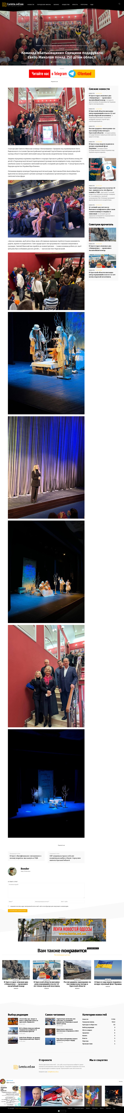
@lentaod (10, 1080)
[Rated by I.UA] (62, 1111)
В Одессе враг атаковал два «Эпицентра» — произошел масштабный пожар (100, 98)
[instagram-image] (10, 1096)
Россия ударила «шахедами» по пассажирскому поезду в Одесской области (102, 131)
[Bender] (51, 62)
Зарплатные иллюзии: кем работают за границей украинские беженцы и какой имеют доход (67, 1021)
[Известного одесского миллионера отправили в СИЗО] (50, 1031)
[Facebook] (107, 3)
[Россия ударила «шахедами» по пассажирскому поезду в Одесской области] (77, 970)
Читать (121, 1081)
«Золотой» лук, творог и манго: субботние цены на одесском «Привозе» (28, 1020)
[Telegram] (112, 3)
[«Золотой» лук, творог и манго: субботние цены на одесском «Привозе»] (13, 1021)
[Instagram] (109, 3)
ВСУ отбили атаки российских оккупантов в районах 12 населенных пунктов (29, 1029)
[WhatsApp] (76, 81)
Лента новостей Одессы (21, 1108)
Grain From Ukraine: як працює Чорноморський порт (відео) (29, 1038)
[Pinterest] (71, 81)
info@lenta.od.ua (53, 1072)
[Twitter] (115, 3)
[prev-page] (59, 993)
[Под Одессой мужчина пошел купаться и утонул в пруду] (50, 1041)
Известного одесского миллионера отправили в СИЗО (68, 1030)
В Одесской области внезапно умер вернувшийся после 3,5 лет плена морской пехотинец (102, 113)
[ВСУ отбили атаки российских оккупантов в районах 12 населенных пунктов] (13, 1030)
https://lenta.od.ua (25, 871)
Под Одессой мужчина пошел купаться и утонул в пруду (67, 1039)
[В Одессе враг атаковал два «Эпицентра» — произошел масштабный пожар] (102, 234)
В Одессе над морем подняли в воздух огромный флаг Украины (101, 146)
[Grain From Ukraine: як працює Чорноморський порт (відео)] (13, 1040)
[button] (119, 3)
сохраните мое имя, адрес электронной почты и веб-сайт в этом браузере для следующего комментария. (39, 906)
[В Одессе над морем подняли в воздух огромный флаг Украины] (108, 970)
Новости (38, 45)
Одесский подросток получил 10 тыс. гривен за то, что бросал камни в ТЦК (102, 190)
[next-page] (63, 993)
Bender (56, 62)
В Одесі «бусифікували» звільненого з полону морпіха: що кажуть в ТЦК (25, 857)
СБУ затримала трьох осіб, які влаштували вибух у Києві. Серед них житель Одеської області (65, 858)
